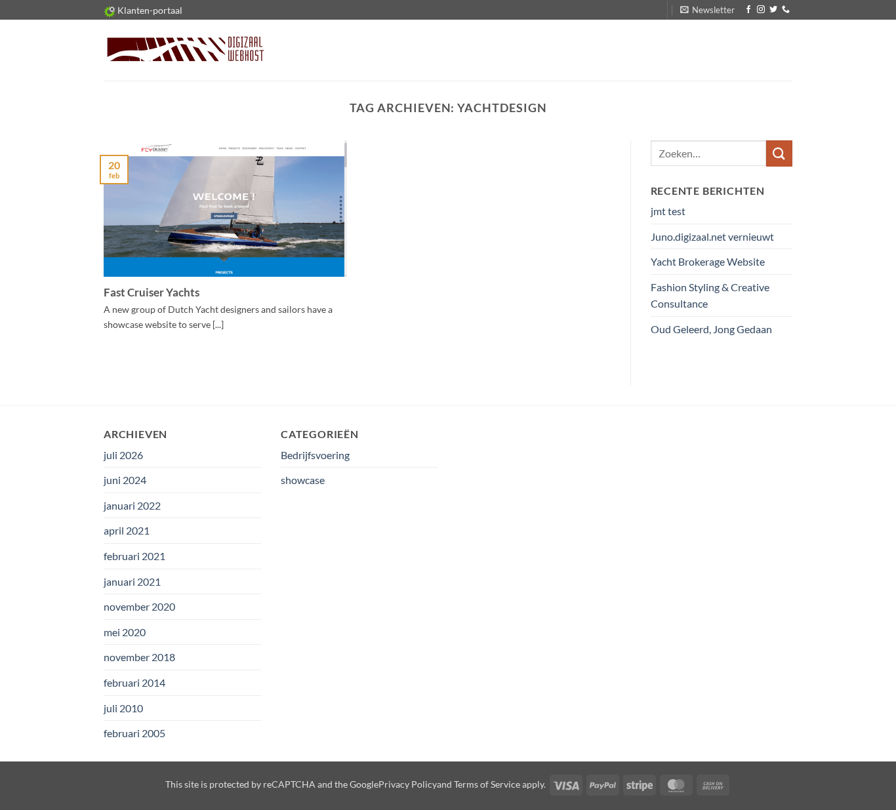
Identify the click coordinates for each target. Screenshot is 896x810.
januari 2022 (132, 505)
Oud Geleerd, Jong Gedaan (711, 329)
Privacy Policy (407, 784)
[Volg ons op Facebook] (748, 9)
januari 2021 (132, 581)
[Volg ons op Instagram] (761, 9)
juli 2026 (123, 455)
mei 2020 (125, 632)
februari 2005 (134, 733)
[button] (707, 9)
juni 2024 (125, 480)
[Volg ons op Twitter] (773, 9)
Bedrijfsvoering (315, 455)
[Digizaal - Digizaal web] (185, 50)
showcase (303, 480)
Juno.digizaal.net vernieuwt (712, 236)
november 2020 (139, 606)
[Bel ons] (786, 9)
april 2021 (127, 530)
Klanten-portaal (148, 10)
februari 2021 (134, 556)
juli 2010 (123, 708)
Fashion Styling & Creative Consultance (710, 295)
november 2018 (139, 657)
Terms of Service (487, 784)
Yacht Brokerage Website (708, 261)
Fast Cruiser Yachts (151, 292)
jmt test (668, 211)
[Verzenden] (779, 153)
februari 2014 (134, 682)
